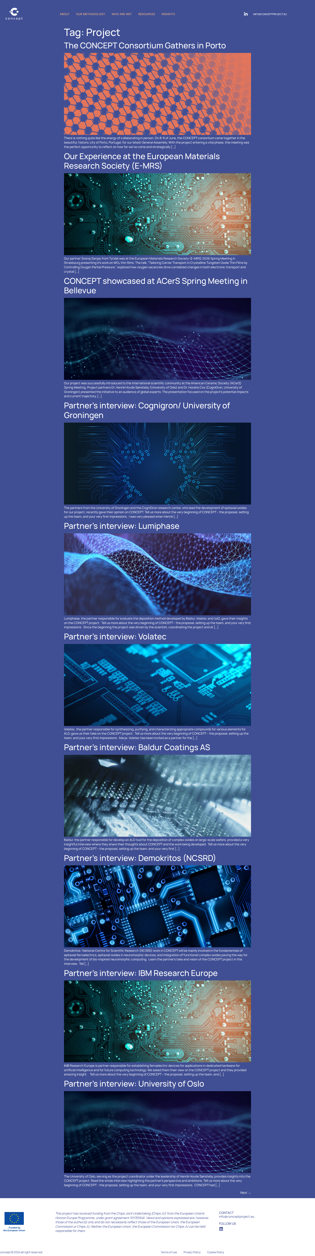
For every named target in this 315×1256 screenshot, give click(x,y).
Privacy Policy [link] (192, 1252)
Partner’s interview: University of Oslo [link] (134, 1083)
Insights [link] (168, 14)
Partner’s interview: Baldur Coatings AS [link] (137, 747)
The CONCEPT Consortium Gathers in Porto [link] (145, 45)
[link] (14, 14)
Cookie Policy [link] (215, 1252)
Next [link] (245, 1192)
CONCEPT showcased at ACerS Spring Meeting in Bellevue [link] (156, 285)
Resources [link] (146, 14)
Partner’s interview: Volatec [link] (115, 636)
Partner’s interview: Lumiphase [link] (121, 525)
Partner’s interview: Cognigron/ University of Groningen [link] (147, 410)
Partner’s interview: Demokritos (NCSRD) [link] (140, 857)
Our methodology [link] (90, 14)
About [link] (65, 14)
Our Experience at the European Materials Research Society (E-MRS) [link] (142, 161)
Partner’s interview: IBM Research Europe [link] (141, 972)
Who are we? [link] (122, 14)
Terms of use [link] (169, 1252)
